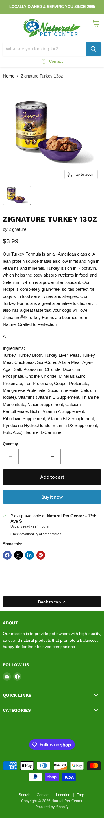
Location (63, 795)
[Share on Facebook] (7, 555)
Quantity (10, 444)
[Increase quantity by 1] (53, 456)
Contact (43, 795)
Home (8, 75)
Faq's (81, 795)
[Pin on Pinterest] (40, 555)
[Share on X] (18, 555)
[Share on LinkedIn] (29, 555)
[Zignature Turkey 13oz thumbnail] (17, 195)
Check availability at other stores (35, 534)
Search (24, 795)
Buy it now (52, 497)
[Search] (93, 49)
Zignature (17, 229)
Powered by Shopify (52, 807)
